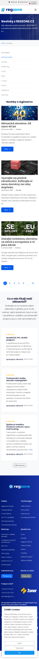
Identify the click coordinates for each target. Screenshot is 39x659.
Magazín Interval (26, 542)
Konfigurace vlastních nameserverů (8, 541)
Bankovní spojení (26, 557)
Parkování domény (7, 521)
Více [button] (30, 450)
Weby (3, 76)
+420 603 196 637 (7, 589)
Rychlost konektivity (8, 550)
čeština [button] (33, 3)
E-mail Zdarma (6, 514)
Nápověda (23, 2)
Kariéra (23, 549)
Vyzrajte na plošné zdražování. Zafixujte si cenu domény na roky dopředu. (16, 182)
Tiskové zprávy (26, 546)
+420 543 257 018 (7, 593)
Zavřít (19, 643)
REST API (4, 546)
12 (33, 283)
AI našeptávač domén (28, 517)
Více (6, 149)
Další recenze (19, 465)
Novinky (23, 538)
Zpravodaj (4, 95)
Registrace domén (7, 506)
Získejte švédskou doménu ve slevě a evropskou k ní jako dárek (19, 242)
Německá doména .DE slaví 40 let (16, 125)
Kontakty (34, 2)
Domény (4, 62)
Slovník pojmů (6, 565)
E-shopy (4, 81)
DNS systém (25, 510)
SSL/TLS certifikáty (7, 517)
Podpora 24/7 (7, 584)
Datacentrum (25, 514)
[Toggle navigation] (35, 9)
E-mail (3, 71)
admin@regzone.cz (7, 596)
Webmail (14, 2)
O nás (23, 534)
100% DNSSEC (26, 506)
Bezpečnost (5, 90)
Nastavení (20, 648)
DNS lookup (5, 553)
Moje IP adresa (6, 557)
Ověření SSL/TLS (7, 561)
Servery (3, 85)
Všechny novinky (6, 57)
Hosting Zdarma (6, 510)
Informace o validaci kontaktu (8, 535)
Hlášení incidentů (26, 560)
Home (3, 43)
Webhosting (5, 67)
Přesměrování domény (9, 525)
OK (19, 653)
